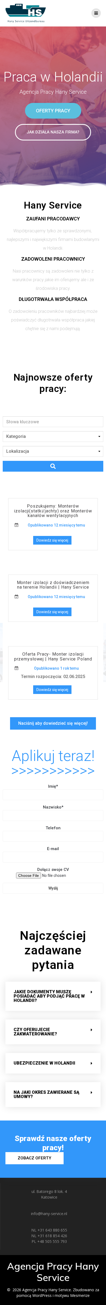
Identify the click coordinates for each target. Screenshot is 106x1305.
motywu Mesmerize (72, 1295)
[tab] (53, 996)
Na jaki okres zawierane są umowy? (46, 1094)
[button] (53, 111)
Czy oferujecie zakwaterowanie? (35, 1031)
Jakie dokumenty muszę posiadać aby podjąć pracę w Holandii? (49, 996)
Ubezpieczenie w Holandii (44, 1063)
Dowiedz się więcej (52, 540)
